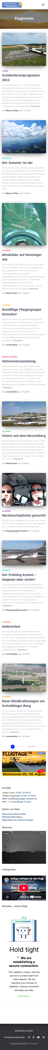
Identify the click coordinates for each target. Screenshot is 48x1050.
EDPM (33, 1037)
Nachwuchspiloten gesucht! (24, 515)
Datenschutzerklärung (14, 1037)
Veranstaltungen (9, 357)
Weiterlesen (35, 106)
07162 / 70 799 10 (23, 793)
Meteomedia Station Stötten (14, 814)
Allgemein (6, 250)
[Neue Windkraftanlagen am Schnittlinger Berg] (24, 678)
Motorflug (6, 158)
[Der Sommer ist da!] (24, 136)
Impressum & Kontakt (24, 1031)
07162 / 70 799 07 (28, 796)
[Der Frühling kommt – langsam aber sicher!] (24, 553)
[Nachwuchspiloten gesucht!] (24, 489)
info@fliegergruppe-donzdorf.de (22, 799)
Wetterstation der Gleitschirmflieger (17, 820)
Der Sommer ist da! (17, 163)
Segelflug (6, 570)
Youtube (38, 1037)
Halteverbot (11, 626)
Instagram (43, 1037)
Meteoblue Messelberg (12, 817)
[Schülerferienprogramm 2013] (24, 49)
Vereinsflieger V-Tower (21, 802)
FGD (29, 1037)
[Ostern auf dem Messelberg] (24, 413)
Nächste (31, 747)
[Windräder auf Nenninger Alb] (24, 224)
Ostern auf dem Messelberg (24, 436)
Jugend (5, 71)
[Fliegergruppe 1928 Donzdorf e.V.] (13, 4)
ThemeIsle (33, 1044)
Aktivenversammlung (19, 361)
